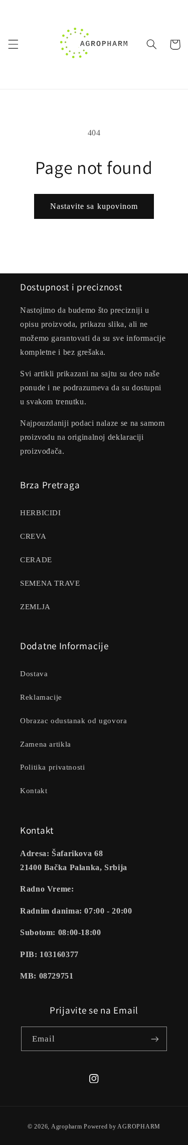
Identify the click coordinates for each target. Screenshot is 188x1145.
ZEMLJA (35, 607)
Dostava (34, 674)
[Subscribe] (154, 1039)
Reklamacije (41, 697)
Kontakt (33, 791)
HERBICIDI (40, 513)
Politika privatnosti (52, 767)
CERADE (36, 560)
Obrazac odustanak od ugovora (73, 721)
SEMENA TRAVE (50, 583)
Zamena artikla (45, 744)
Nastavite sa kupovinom (94, 206)
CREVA (33, 536)
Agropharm (66, 1127)
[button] (13, 44)
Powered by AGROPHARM (122, 1127)
